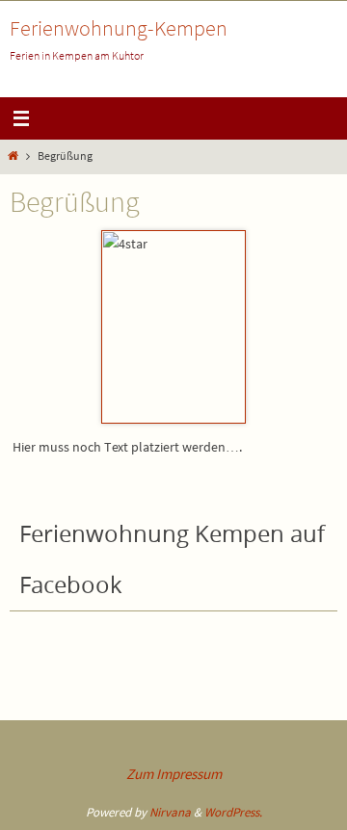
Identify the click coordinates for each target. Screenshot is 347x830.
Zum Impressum (174, 774)
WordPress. (233, 812)
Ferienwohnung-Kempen (118, 27)
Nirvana (170, 812)
